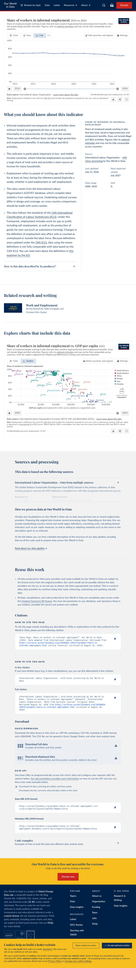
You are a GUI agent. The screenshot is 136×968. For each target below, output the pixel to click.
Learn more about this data (65, 95)
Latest (57, 5)
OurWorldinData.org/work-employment (107, 95)
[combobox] (104, 5)
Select (99, 361)
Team (94, 913)
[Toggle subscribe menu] (111, 5)
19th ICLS (41, 242)
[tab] (14, 35)
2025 (125, 413)
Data (47, 5)
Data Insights (76, 907)
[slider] (25, 89)
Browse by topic (32, 5)
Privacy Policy (55, 961)
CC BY (126, 95)
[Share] (120, 99)
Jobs (94, 918)
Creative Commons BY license (37, 601)
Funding (96, 907)
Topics (73, 896)
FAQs (50, 923)
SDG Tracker (76, 925)
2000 (17, 413)
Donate (124, 5)
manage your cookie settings (78, 961)
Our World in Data (10, 5)
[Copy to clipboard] (111, 639)
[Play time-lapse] (9, 89)
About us (97, 896)
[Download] (113, 99)
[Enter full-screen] (126, 99)
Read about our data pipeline (29, 548)
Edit (100, 35)
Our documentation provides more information (55, 779)
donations (47, 949)
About (84, 5)
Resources (69, 5)
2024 (125, 89)
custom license (11, 916)
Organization (98, 901)
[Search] (104, 5)
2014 (17, 89)
